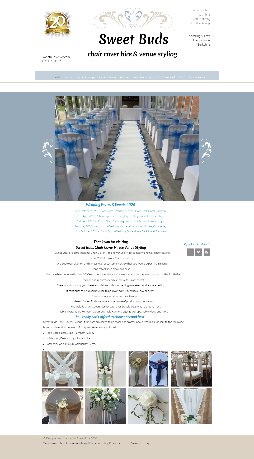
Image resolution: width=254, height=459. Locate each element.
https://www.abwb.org (136, 443)
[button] (62, 369)
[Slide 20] (165, 195)
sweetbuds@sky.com (56, 57)
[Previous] (45, 148)
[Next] (208, 148)
